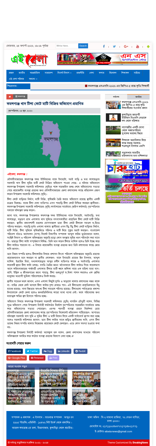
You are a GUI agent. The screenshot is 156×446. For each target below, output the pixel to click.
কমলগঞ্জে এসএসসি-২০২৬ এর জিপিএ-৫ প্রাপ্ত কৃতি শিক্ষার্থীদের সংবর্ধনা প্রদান (19, 377)
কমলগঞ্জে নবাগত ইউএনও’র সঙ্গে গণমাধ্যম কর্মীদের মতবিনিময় (84, 379)
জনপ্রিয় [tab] (138, 96)
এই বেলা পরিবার (16, 78)
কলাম (101, 72)
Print (54, 357)
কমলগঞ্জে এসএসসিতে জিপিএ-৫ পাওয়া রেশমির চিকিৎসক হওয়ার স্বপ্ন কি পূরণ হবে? (53, 395)
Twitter (33, 351)
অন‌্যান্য (32, 78)
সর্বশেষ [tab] (116, 96)
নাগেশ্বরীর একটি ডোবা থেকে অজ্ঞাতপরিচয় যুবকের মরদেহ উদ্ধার (133, 130)
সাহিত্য (137, 72)
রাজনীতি (80, 72)
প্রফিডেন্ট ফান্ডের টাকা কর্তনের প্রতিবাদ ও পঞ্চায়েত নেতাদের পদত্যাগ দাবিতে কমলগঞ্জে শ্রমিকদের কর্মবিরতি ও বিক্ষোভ (20, 393)
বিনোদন (112, 72)
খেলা (91, 72)
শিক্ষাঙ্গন (125, 72)
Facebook (15, 351)
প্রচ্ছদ (11, 72)
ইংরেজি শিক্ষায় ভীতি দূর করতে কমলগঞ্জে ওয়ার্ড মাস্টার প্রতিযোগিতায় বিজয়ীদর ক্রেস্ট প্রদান (53, 377)
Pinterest (38, 357)
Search (83, 45)
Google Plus (18, 357)
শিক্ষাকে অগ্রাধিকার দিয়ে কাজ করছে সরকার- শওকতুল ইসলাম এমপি (134, 143)
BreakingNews (140, 442)
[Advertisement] (78, 21)
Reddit (82, 351)
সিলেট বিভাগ (64, 72)
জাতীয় (22, 72)
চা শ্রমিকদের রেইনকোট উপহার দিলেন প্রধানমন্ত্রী (84, 398)
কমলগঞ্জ (21, 96)
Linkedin (64, 351)
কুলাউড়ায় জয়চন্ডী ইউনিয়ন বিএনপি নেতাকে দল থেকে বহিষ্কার (134, 117)
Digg (49, 351)
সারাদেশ (49, 72)
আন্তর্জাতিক (35, 72)
